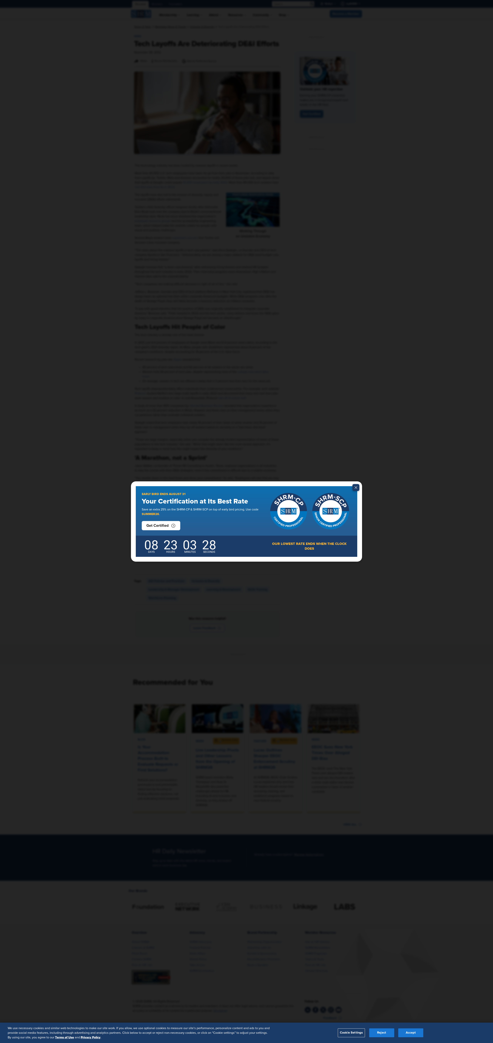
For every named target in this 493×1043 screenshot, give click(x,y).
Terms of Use (64, 1037)
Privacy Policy (91, 1037)
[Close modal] (355, 487)
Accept (411, 1032)
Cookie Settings (351, 1032)
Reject (381, 1032)
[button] (161, 525)
